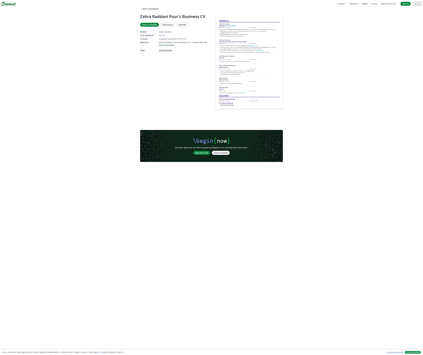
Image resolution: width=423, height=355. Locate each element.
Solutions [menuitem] (353, 4)
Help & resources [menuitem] (388, 4)
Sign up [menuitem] (405, 4)
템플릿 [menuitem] (365, 4)
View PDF (182, 25)
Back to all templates (150, 9)
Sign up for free (201, 153)
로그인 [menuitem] (417, 4)
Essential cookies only (395, 352)
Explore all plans (221, 153)
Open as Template (149, 24)
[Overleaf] (8, 4)
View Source (168, 25)
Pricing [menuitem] (374, 4)
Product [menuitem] (341, 4)
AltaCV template (166, 45)
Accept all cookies (412, 352)
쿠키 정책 (102, 352)
